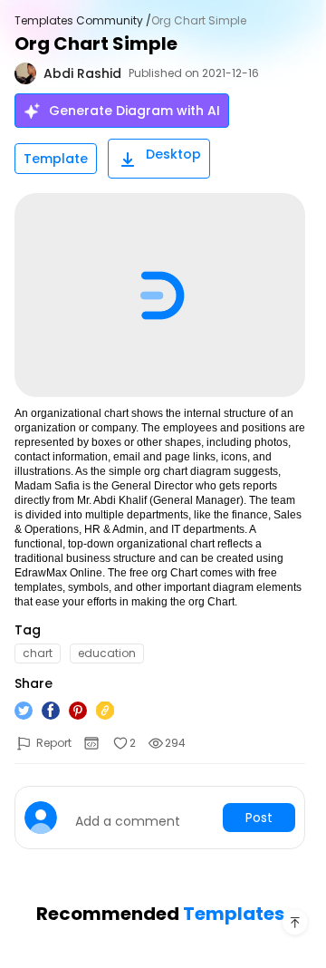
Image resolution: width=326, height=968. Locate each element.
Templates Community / (82, 21)
